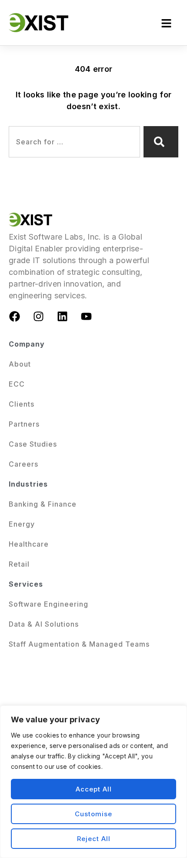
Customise (93, 814)
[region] (93, 781)
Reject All (93, 839)
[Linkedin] (62, 316)
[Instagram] (38, 316)
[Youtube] (86, 316)
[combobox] (74, 141)
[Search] (161, 141)
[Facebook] (14, 316)
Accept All (94, 789)
